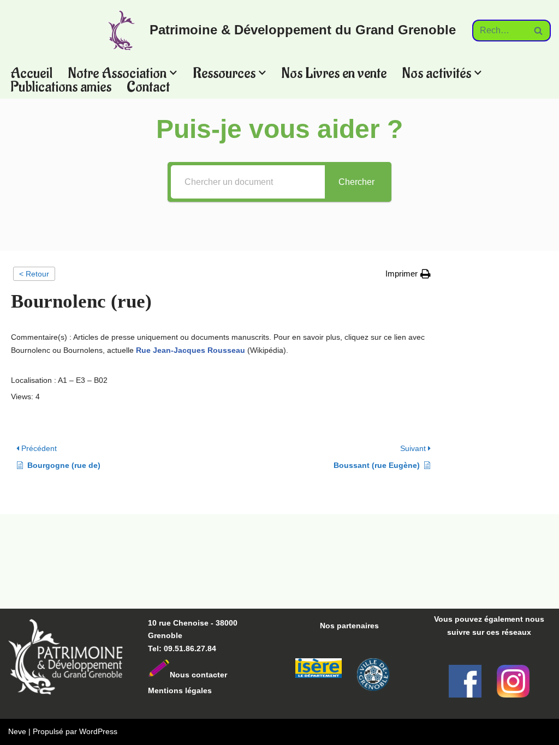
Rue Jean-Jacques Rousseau (190, 350)
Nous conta (191, 674)
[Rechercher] (538, 30)
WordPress (98, 731)
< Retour (34, 273)
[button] (173, 73)
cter (220, 674)
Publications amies (60, 86)
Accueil (31, 73)
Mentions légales (180, 690)
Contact (148, 86)
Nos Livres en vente (333, 73)
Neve (17, 731)
